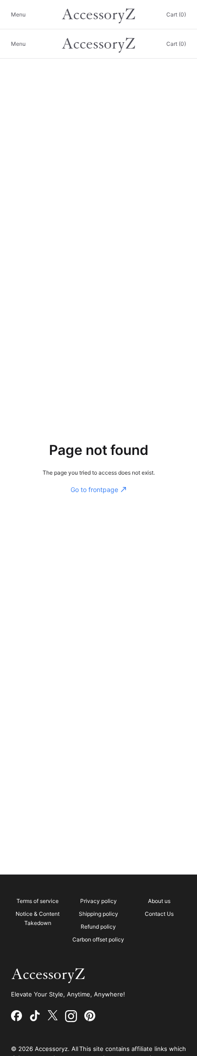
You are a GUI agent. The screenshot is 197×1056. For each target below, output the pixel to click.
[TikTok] (34, 1016)
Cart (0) (176, 14)
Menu (18, 14)
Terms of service (37, 900)
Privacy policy (98, 900)
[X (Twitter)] (53, 1016)
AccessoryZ (98, 14)
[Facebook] (16, 1016)
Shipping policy (98, 913)
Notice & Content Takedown (38, 918)
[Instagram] (71, 1016)
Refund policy (98, 926)
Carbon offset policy (98, 939)
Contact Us (159, 913)
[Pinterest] (89, 1016)
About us (159, 900)
